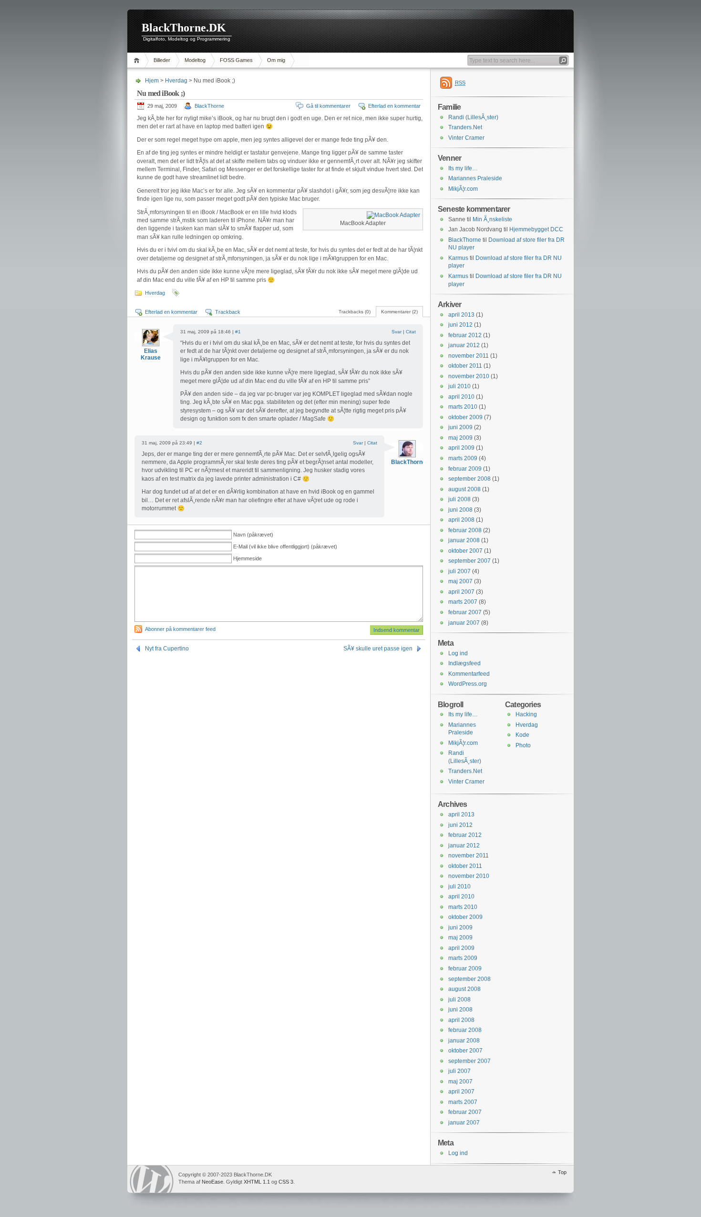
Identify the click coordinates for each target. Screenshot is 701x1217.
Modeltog (195, 60)
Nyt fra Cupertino (167, 648)
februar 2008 (465, 530)
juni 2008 (460, 509)
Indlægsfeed (464, 663)
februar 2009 (465, 468)
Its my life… (463, 168)
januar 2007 (464, 622)
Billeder (162, 60)
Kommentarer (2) (399, 311)
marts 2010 (462, 406)
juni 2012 (460, 324)
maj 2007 (460, 581)
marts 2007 (462, 601)
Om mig (276, 60)
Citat (411, 331)
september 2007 (469, 560)
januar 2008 (464, 540)
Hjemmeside (247, 558)
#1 (238, 331)
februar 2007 (465, 612)
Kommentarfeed (469, 673)
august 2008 (464, 489)
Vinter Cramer (466, 137)
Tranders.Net (465, 127)
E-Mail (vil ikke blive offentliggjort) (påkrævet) (285, 546)
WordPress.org (467, 684)
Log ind (458, 653)
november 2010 (468, 376)
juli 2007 (459, 571)
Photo (523, 745)
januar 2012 (464, 345)
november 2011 (468, 355)
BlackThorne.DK (184, 27)
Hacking (526, 714)
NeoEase (212, 1182)
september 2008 (469, 478)
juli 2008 (459, 499)
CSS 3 (285, 1182)
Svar (397, 331)
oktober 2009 (465, 417)
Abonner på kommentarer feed (180, 629)
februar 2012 (465, 335)
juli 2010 (459, 386)
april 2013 (461, 314)
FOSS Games (236, 60)
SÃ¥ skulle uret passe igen (377, 648)
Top (562, 1172)
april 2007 (461, 591)
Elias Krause (151, 354)
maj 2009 (460, 437)
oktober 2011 (465, 365)
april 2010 (461, 396)
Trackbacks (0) (355, 311)
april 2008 (461, 519)
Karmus (458, 258)
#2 (199, 442)
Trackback (227, 312)
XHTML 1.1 (257, 1182)
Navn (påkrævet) (253, 534)
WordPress (152, 1179)
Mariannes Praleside (475, 178)
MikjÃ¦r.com (463, 189)
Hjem (138, 60)
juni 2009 (460, 427)
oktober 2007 (465, 550)
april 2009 (461, 447)
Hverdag (176, 80)
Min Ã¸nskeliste (492, 219)
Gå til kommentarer (328, 106)
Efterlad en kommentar (394, 106)
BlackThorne (209, 106)
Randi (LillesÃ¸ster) (473, 117)
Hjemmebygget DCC (536, 229)
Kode (522, 735)
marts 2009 (462, 458)
